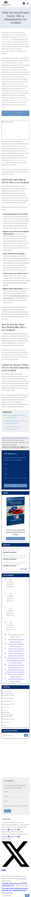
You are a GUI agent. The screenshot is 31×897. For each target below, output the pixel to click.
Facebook (6, 447)
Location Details (6, 707)
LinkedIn (17, 447)
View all (22, 569)
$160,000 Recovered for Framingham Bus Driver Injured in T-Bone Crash (14, 550)
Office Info (5, 829)
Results (6, 545)
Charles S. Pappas (7, 438)
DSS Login (10, 893)
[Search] (26, 735)
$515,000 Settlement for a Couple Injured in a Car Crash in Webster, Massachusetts (15, 564)
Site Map (4, 893)
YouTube (25, 447)
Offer (5, 493)
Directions (4, 710)
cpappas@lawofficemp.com (20, 438)
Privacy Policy (23, 878)
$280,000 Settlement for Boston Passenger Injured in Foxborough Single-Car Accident (14, 557)
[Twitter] (15, 868)
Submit (15, 485)
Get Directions (13, 829)
